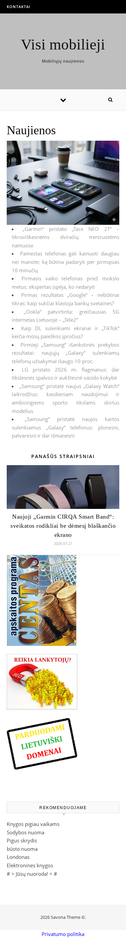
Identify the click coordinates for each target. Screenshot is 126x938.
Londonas (18, 857)
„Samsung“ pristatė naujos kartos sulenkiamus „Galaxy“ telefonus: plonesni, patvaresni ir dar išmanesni (65, 427)
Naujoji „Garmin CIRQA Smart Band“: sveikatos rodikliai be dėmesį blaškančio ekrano (63, 525)
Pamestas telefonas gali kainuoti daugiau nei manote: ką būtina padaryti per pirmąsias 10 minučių (65, 261)
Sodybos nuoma (25, 832)
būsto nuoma (22, 848)
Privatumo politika (63, 934)
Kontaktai (18, 6)
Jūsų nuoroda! (32, 873)
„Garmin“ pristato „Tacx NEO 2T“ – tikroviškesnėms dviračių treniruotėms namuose (65, 237)
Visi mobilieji (63, 44)
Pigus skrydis (22, 840)
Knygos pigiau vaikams (33, 824)
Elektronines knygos (30, 865)
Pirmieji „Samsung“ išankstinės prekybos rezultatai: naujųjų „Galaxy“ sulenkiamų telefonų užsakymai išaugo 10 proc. (65, 352)
